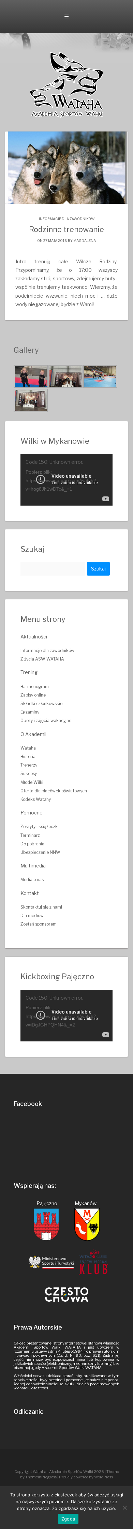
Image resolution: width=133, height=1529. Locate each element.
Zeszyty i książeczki (39, 826)
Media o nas (32, 879)
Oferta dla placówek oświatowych (53, 790)
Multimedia (33, 865)
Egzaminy (29, 712)
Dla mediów (32, 915)
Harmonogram (34, 686)
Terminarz (30, 835)
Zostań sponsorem (38, 924)
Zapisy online (33, 695)
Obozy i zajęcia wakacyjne (45, 720)
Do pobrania (32, 843)
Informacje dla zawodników (66, 219)
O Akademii (33, 734)
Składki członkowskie (41, 703)
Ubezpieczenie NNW (40, 852)
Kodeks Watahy (35, 799)
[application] (66, 480)
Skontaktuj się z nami (41, 907)
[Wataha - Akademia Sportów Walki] (66, 84)
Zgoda (68, 1519)
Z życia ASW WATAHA (42, 659)
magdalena (84, 241)
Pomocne (31, 812)
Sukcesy (28, 773)
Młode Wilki (31, 782)
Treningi (29, 672)
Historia (27, 756)
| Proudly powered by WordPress (85, 1477)
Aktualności (33, 636)
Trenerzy (28, 765)
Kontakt (29, 893)
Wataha (28, 748)
